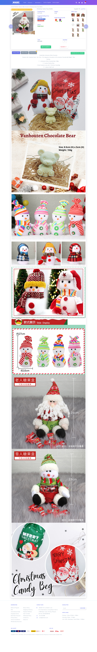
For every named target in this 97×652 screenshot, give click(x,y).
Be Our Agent (56, 2)
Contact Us (26, 617)
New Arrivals (25, 6)
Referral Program (15, 607)
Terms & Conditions (15, 619)
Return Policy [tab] (25, 52)
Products (30, 2)
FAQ (12, 609)
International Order (15, 611)
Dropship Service (15, 613)
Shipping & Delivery (28, 609)
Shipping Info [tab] (33, 52)
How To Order (26, 613)
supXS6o (83, 9)
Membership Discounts (16, 621)
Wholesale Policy (27, 615)
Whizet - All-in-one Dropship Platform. (28, 634)
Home (24, 2)
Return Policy (26, 607)
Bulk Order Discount (15, 615)
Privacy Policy (14, 617)
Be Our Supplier (47, 2)
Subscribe (82, 608)
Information (38, 2)
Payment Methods (27, 611)
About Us (25, 619)
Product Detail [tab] (16, 52)
